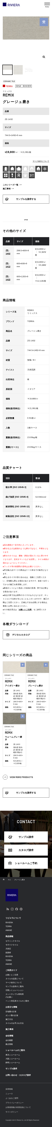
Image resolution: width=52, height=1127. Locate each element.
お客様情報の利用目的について (18, 1107)
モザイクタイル (12, 945)
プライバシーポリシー (15, 1103)
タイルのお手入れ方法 (15, 1023)
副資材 (8, 953)
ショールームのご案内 (15, 1050)
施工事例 (7, 189)
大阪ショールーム (13, 1059)
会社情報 (9, 1036)
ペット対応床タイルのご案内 (17, 1001)
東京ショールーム (13, 1055)
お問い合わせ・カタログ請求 (18, 1075)
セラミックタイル (13, 941)
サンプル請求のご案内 (15, 986)
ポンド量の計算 (12, 1015)
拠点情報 (9, 1044)
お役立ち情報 (11, 1007)
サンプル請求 (26, 837)
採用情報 (9, 1089)
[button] (7, 69)
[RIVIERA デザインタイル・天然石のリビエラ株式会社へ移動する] (4, 879)
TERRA (9, 926)
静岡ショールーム (13, 1063)
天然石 (8, 949)
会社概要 (9, 1040)
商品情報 (9, 936)
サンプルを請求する (26, 199)
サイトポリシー (12, 1112)
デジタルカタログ (21, 635)
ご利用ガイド (11, 970)
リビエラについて (13, 918)
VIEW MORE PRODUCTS (21, 777)
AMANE (9, 930)
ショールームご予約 (26, 863)
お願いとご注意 (25, 610)
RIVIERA (9, 923)
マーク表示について (41, 161)
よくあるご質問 (12, 1098)
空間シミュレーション (15, 990)
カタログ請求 (26, 850)
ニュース (9, 1094)
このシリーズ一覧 (10, 185)
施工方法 (9, 1019)
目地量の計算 (11, 1012)
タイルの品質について (15, 979)
